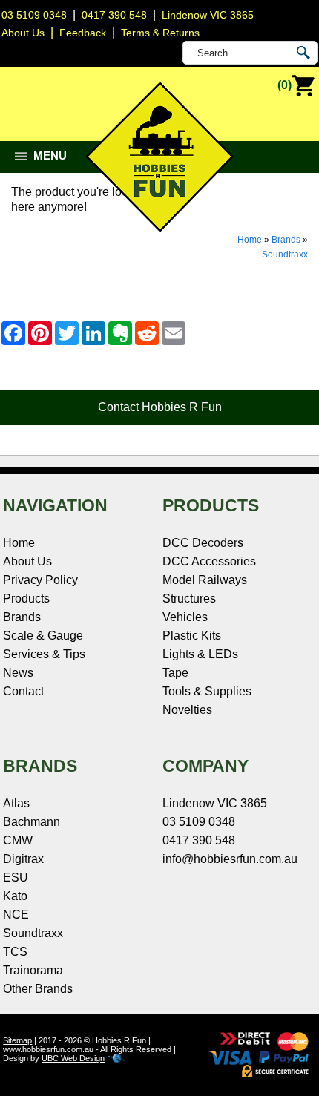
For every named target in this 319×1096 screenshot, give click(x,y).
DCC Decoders (202, 542)
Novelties (187, 709)
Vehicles (185, 617)
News (18, 672)
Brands (286, 239)
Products (26, 598)
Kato (15, 896)
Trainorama (33, 970)
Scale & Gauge (43, 635)
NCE (16, 914)
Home (249, 239)
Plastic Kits (191, 635)
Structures (189, 598)
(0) (284, 85)
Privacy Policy (40, 580)
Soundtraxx (285, 254)
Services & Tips (44, 654)
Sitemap (17, 1040)
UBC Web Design (73, 1058)
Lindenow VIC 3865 (208, 15)
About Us (27, 561)
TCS (15, 951)
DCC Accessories (209, 561)
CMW (18, 840)
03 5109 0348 (34, 15)
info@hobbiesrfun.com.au (229, 859)
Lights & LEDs (200, 654)
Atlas (16, 803)
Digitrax (23, 859)
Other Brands (38, 988)
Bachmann (31, 822)
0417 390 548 (114, 15)
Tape (175, 672)
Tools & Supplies (206, 691)
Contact (23, 691)
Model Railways (204, 580)
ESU (15, 877)
